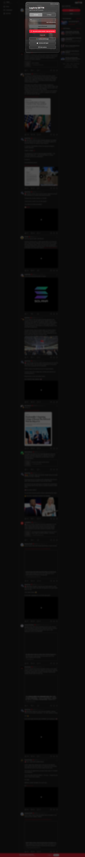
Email (36, 14)
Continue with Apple (43, 43)
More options (43, 47)
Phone (49, 14)
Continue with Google (43, 39)
